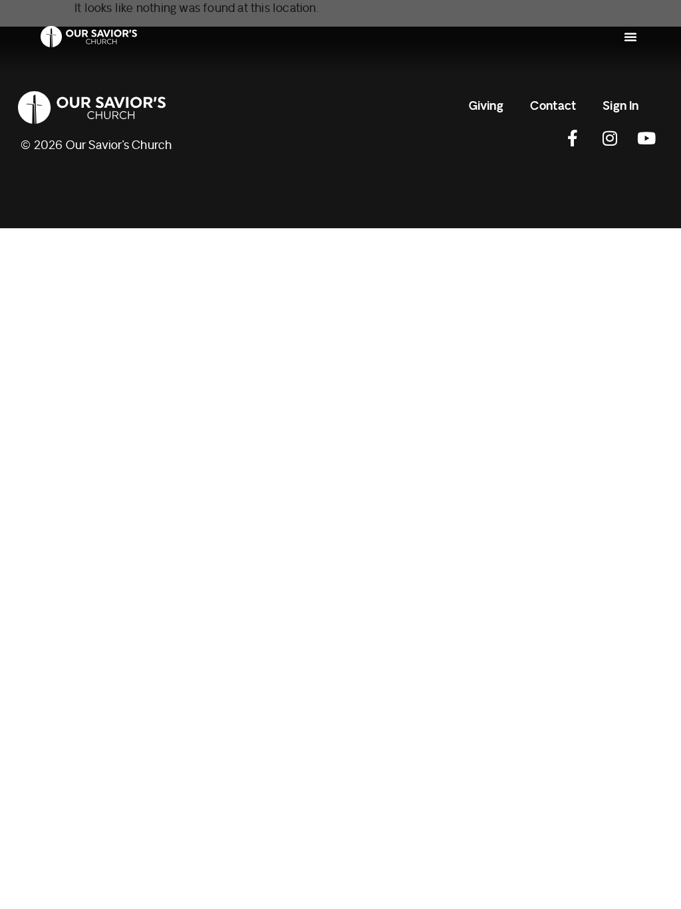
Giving (486, 106)
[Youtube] (646, 138)
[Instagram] (609, 138)
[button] (630, 37)
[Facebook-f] (573, 138)
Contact (553, 106)
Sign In (620, 106)
